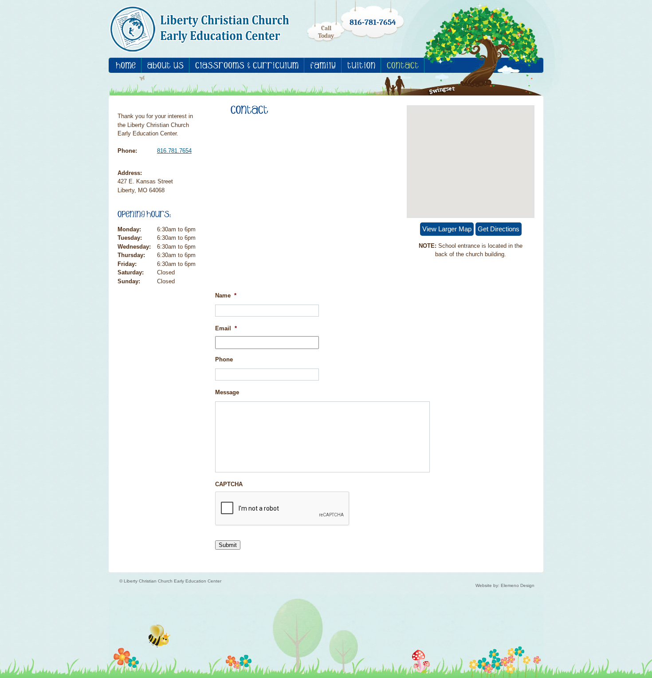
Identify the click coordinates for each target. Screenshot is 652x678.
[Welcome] (125, 65)
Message (227, 392)
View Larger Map (446, 229)
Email (226, 328)
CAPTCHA (229, 484)
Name (225, 295)
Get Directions (498, 229)
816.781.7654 (174, 150)
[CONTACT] (402, 65)
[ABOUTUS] (165, 65)
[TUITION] (361, 65)
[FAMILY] (323, 65)
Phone (224, 359)
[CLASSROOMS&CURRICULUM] (246, 65)
